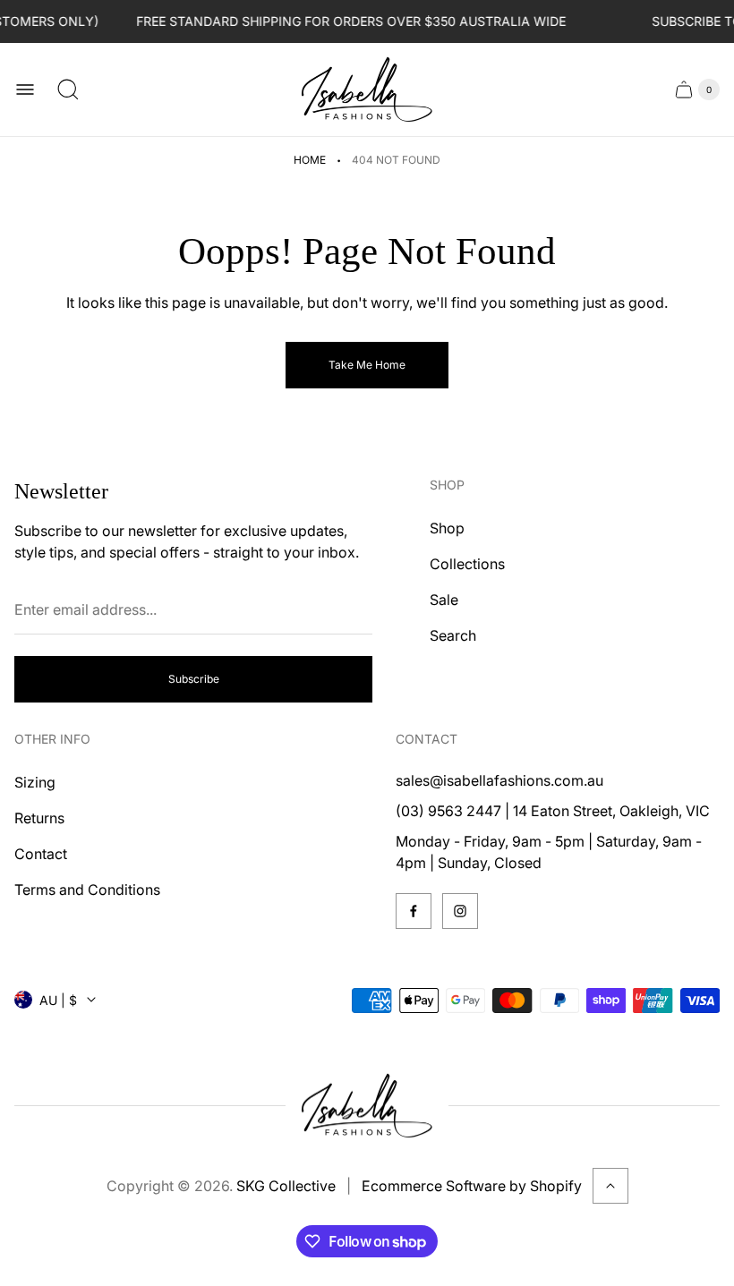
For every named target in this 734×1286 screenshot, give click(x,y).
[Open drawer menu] (25, 89)
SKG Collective (286, 1186)
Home (310, 159)
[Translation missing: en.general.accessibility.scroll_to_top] (610, 1186)
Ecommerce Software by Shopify (472, 1186)
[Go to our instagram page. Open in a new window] (460, 911)
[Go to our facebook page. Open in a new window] (413, 911)
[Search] (68, 89)
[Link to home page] (367, 1106)
